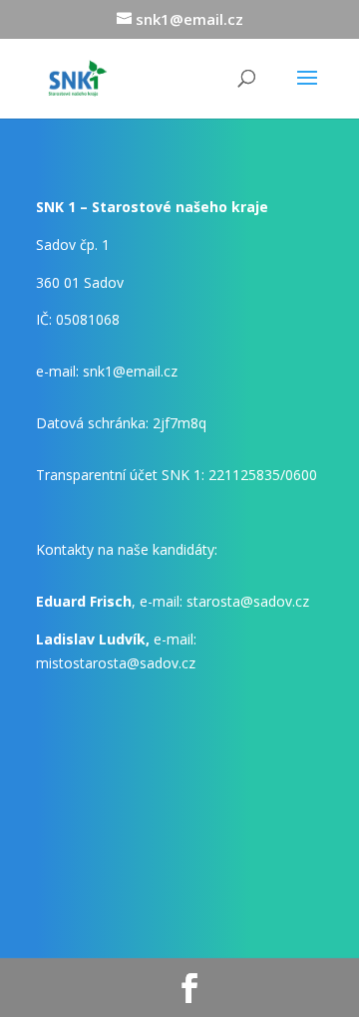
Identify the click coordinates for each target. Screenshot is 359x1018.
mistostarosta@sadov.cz (115, 662)
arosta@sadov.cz (247, 601)
